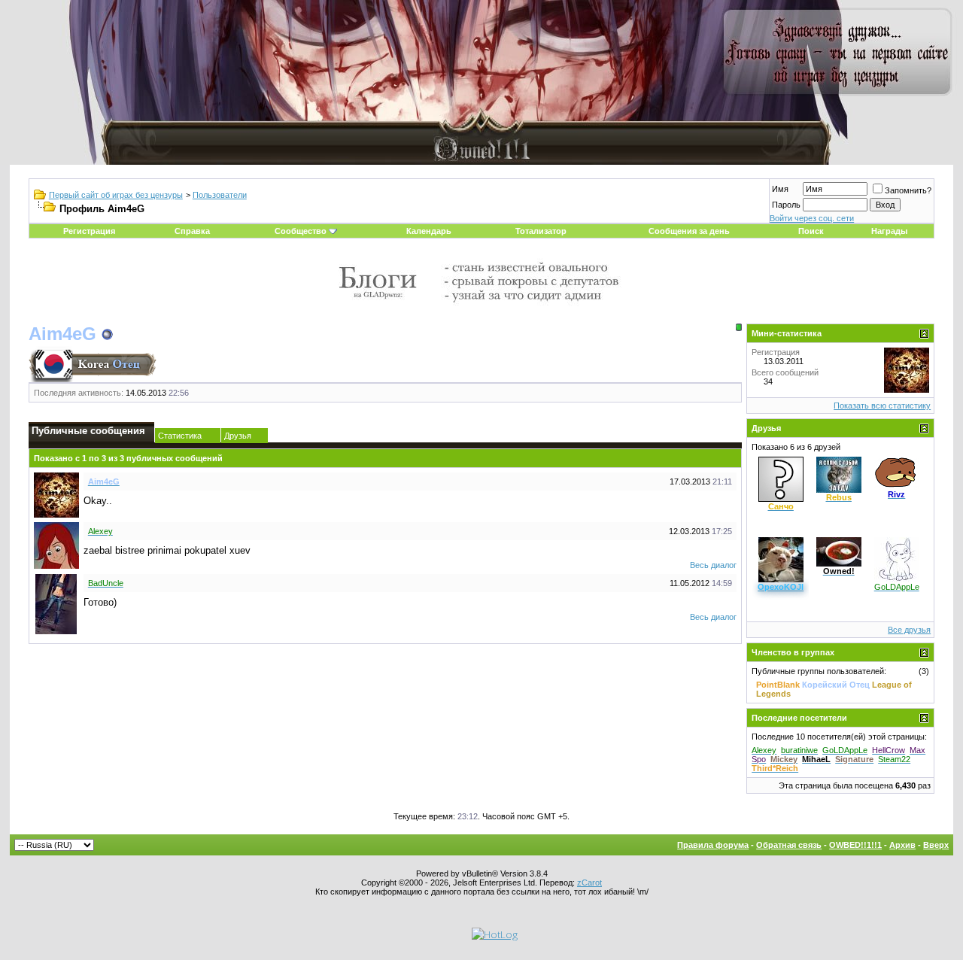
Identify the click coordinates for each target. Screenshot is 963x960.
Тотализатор (541, 230)
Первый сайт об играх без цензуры (116, 194)
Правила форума (713, 844)
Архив (902, 844)
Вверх (936, 844)
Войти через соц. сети (812, 218)
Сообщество (301, 230)
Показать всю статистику (882, 405)
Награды (889, 230)
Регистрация (89, 230)
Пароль (786, 204)
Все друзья (909, 629)
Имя (780, 188)
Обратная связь (789, 844)
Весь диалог (713, 565)
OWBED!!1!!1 (855, 844)
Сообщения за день (689, 230)
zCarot (589, 882)
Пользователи (220, 194)
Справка (192, 230)
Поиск (811, 230)
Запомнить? (908, 190)
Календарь (428, 230)
